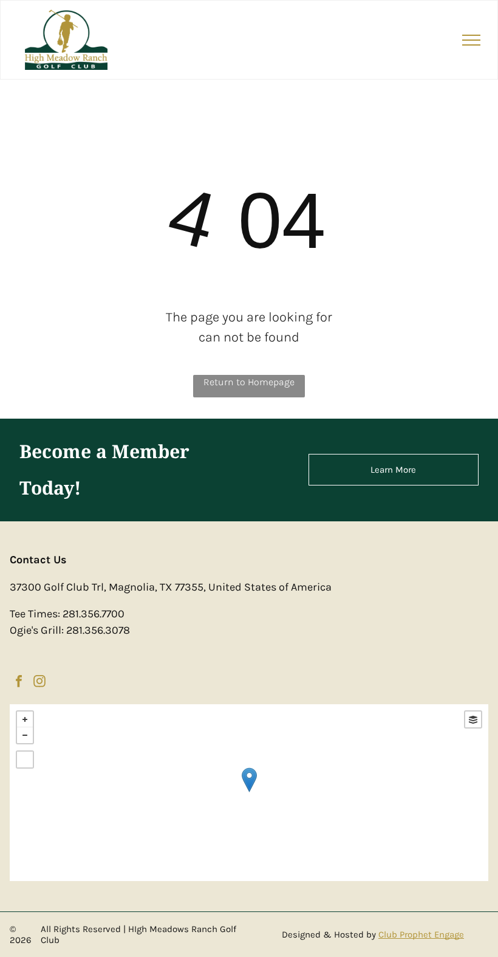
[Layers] (473, 719)
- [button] (25, 735)
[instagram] (39, 682)
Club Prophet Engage (421, 934)
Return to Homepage (249, 382)
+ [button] (25, 719)
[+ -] (249, 792)
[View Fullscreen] (25, 759)
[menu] (471, 40)
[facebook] (19, 682)
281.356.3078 (98, 630)
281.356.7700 (93, 613)
